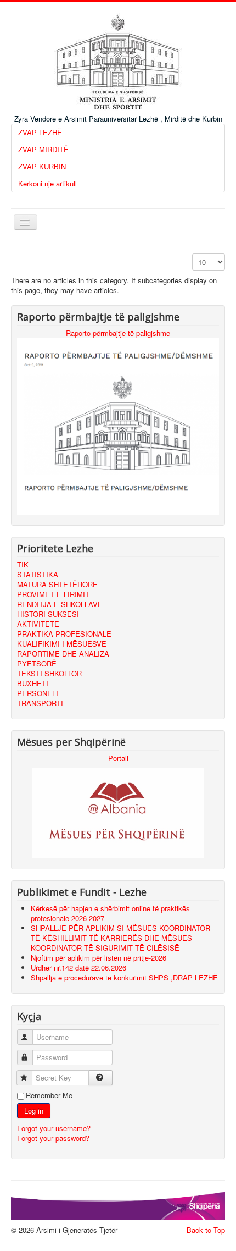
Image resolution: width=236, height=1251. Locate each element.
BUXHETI (32, 683)
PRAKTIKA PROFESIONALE (64, 634)
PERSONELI (37, 693)
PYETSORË (37, 663)
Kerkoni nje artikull (47, 183)
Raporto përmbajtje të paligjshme (118, 333)
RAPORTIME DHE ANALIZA (63, 653)
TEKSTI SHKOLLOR (49, 673)
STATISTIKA (37, 574)
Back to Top (206, 1230)
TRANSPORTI (40, 703)
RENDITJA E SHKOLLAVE (60, 604)
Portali (118, 758)
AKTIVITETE (38, 624)
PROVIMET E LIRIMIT (53, 594)
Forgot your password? (53, 1138)
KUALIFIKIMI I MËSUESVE (61, 643)
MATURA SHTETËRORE (57, 584)
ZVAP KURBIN (42, 166)
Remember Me (49, 1095)
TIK (23, 564)
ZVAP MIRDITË (43, 149)
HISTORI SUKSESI (48, 614)
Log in (33, 1110)
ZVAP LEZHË (40, 132)
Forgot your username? (54, 1128)
